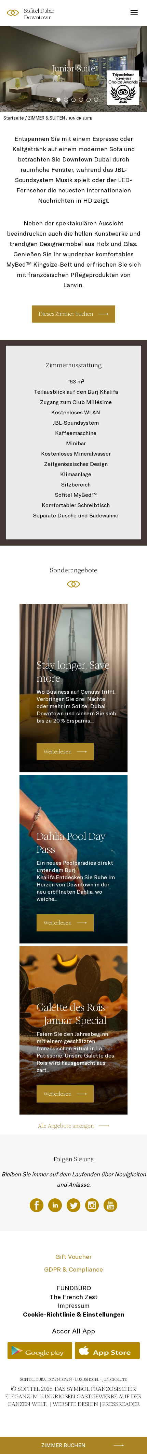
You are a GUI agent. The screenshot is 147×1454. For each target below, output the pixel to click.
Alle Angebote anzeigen (66, 1125)
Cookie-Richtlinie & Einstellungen (73, 1314)
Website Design (75, 1404)
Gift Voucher (73, 1257)
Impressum (74, 1305)
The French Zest (73, 1297)
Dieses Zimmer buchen (66, 314)
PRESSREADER (121, 1404)
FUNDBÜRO (73, 1288)
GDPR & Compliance (73, 1269)
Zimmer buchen (63, 1445)
